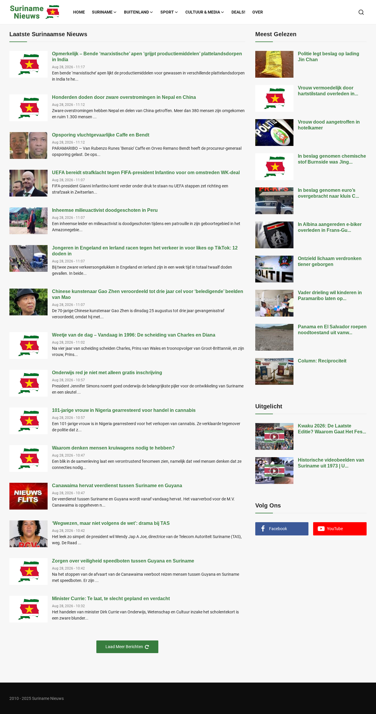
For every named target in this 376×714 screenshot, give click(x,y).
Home (79, 12)
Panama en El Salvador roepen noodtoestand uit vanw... (332, 329)
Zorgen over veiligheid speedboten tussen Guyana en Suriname (123, 560)
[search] (361, 12)
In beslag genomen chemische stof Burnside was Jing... (332, 159)
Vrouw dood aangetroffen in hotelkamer (329, 124)
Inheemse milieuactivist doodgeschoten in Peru (105, 210)
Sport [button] (167, 12)
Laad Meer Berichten (124, 646)
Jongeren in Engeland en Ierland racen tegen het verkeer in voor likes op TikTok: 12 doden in (145, 250)
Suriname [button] (102, 12)
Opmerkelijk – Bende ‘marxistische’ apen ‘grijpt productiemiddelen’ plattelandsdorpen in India (147, 56)
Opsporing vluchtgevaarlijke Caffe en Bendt (100, 134)
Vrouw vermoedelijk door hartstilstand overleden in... (328, 90)
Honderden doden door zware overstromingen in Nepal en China (124, 97)
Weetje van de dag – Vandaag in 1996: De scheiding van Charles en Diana (133, 334)
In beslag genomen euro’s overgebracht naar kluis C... (328, 193)
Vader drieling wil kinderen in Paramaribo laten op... (330, 295)
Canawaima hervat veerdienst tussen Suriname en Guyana (117, 485)
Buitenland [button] (136, 12)
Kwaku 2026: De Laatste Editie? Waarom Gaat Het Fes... (332, 428)
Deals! (238, 12)
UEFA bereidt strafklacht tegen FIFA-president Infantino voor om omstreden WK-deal (146, 172)
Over (257, 12)
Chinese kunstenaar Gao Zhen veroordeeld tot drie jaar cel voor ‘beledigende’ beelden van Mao (147, 294)
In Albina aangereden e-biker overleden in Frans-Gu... (330, 227)
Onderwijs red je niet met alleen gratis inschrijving (107, 372)
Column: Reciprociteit (322, 360)
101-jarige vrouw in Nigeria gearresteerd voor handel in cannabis (124, 410)
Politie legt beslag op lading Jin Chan (328, 56)
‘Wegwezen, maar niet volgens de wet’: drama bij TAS (111, 523)
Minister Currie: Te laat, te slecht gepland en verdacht (111, 598)
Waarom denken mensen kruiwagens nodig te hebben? (113, 447)
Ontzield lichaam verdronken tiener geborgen (330, 261)
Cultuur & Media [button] (202, 12)
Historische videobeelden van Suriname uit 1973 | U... (331, 462)
